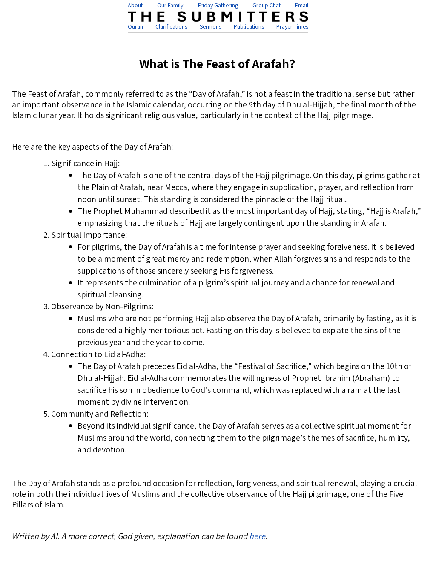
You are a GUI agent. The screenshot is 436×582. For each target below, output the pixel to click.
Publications (249, 26)
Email (301, 5)
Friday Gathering (218, 5)
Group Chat (266, 5)
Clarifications (171, 26)
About (135, 5)
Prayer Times (292, 26)
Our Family (170, 5)
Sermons (210, 26)
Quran (135, 26)
